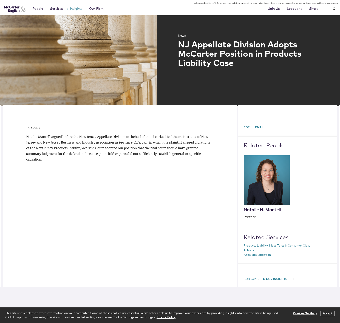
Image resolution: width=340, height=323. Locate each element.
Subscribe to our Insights (265, 279)
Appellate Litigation (257, 254)
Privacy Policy (166, 317)
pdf (247, 127)
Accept (327, 313)
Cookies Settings (305, 313)
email (259, 127)
